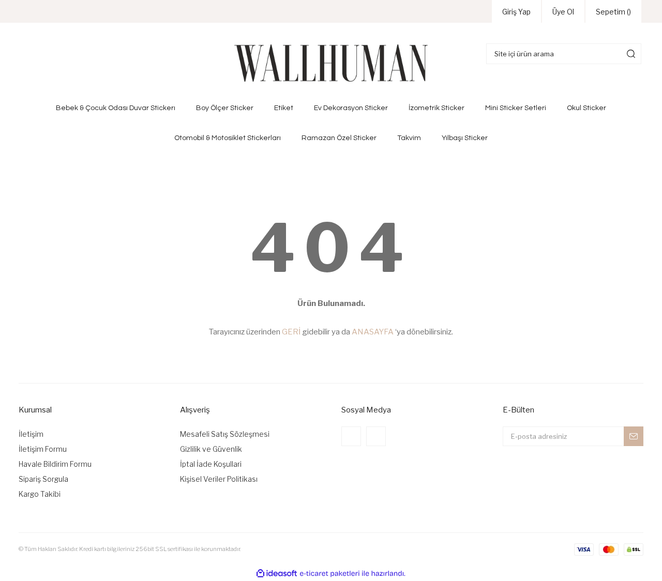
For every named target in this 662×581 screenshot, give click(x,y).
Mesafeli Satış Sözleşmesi (224, 434)
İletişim (31, 434)
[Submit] (633, 436)
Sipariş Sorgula (43, 479)
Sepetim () (613, 11)
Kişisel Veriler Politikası (219, 479)
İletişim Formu (43, 449)
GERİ (291, 332)
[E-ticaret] (329, 573)
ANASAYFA (373, 332)
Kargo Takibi (40, 494)
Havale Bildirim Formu (55, 464)
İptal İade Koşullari (211, 464)
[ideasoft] (276, 573)
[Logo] (330, 63)
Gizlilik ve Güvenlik (211, 449)
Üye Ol (563, 11)
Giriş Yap (516, 11)
